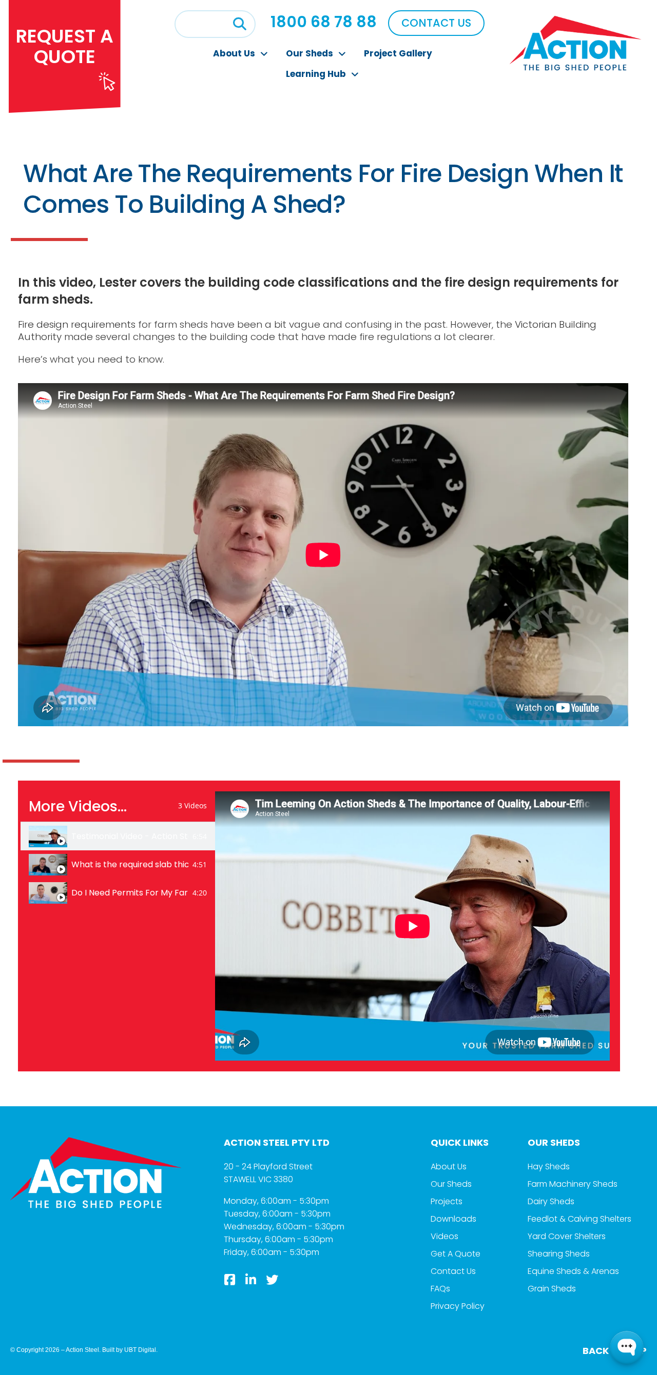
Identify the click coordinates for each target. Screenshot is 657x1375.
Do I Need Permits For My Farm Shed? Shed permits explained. (129, 893)
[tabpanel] (412, 926)
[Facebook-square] (230, 1279)
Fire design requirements (77, 324)
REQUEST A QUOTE (64, 46)
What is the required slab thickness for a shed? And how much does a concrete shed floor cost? (129, 864)
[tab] (118, 836)
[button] (240, 24)
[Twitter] (272, 1279)
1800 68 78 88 (323, 22)
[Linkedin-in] (251, 1279)
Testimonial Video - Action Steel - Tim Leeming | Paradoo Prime (129, 836)
